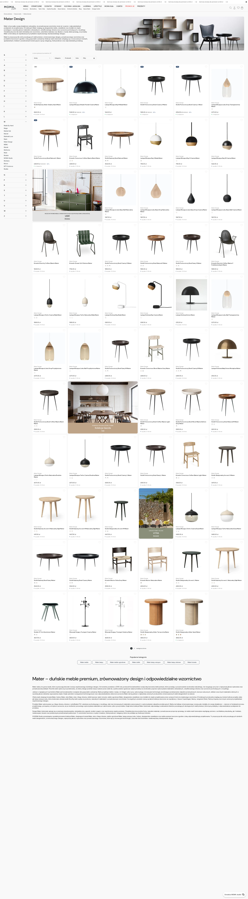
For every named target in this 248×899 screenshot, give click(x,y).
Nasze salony (61, 9)
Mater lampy (99, 662)
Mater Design (27, 14)
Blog (80, 9)
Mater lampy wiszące (153, 662)
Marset (6, 134)
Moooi (6, 163)
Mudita (6, 169)
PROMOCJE (129, 6)
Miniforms (7, 150)
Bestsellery (33, 9)
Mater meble (84, 662)
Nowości (25, 9)
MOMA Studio (8, 158)
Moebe (6, 155)
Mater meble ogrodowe (117, 662)
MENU (6, 144)
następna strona (141, 648)
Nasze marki (86, 9)
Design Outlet (96, 9)
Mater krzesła (192, 662)
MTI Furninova (8, 166)
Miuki (5, 153)
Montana (6, 161)
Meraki (6, 147)
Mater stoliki (136, 662)
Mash (5, 139)
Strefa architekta (72, 9)
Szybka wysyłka (51, 9)
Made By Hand (8, 125)
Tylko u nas (42, 9)
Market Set (7, 131)
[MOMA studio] (10, 8)
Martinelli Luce (8, 136)
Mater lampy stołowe (174, 662)
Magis (6, 128)
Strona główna (8, 14)
